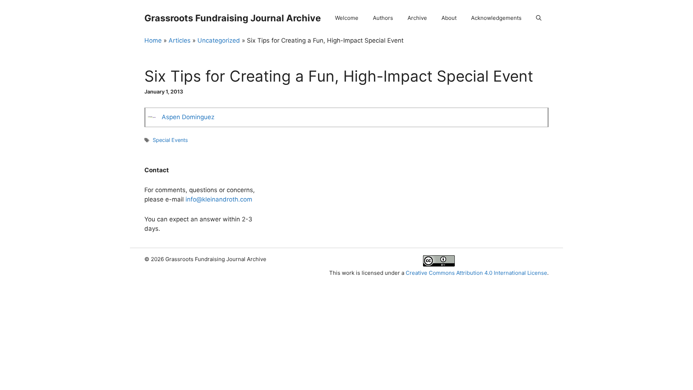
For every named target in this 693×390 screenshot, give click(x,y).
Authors (383, 17)
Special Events (170, 140)
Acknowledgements (496, 17)
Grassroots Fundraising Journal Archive (232, 18)
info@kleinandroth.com (219, 199)
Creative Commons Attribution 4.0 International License (476, 272)
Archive (417, 17)
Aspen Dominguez (188, 117)
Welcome (346, 17)
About (449, 17)
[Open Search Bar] (539, 18)
